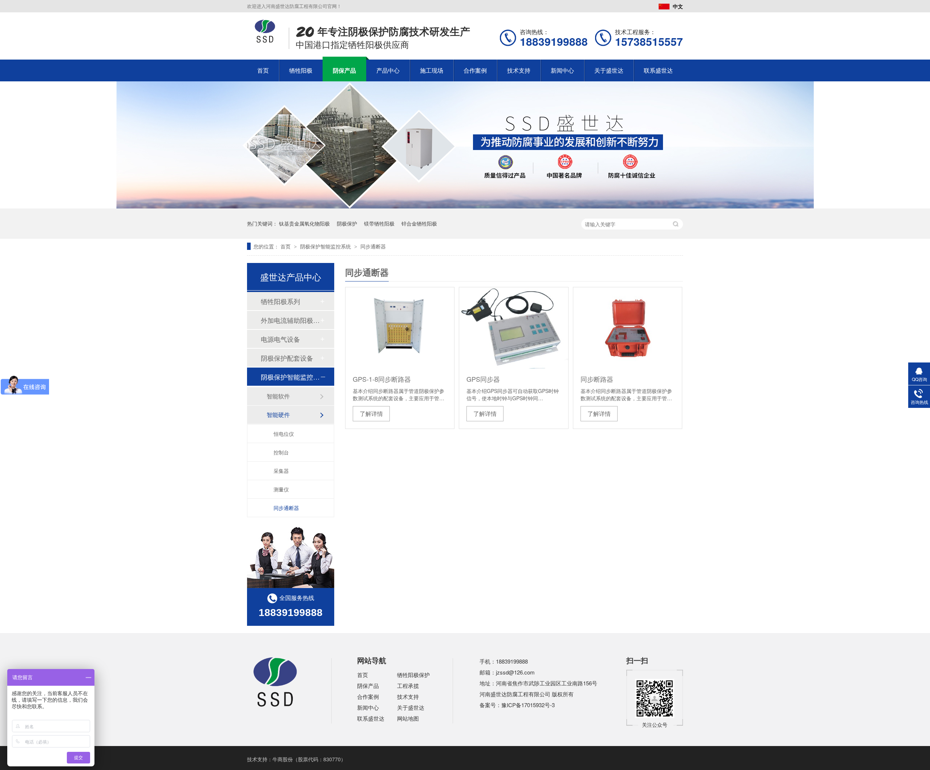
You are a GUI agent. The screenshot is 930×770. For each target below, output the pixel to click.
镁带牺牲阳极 (379, 223)
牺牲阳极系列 (280, 301)
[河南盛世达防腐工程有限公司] (265, 41)
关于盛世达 (608, 70)
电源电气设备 (280, 339)
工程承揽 (408, 685)
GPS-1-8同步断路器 (382, 379)
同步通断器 (373, 246)
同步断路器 (597, 379)
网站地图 (408, 718)
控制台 (281, 452)
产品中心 (388, 70)
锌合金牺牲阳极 (419, 223)
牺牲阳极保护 (413, 674)
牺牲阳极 (300, 70)
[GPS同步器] (513, 328)
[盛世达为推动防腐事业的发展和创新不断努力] (465, 206)
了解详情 (371, 413)
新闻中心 (562, 70)
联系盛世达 (658, 70)
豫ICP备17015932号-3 (528, 705)
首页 (263, 70)
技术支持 (518, 70)
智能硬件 (278, 414)
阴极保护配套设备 (287, 357)
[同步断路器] (627, 328)
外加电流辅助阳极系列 (290, 320)
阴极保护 (347, 223)
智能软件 (278, 396)
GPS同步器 (483, 379)
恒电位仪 (284, 433)
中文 (678, 6)
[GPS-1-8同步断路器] (399, 328)
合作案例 (475, 70)
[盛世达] (275, 705)
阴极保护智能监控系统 (326, 246)
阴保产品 (344, 70)
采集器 (281, 470)
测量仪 (281, 489)
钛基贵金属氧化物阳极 (304, 223)
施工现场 (431, 70)
